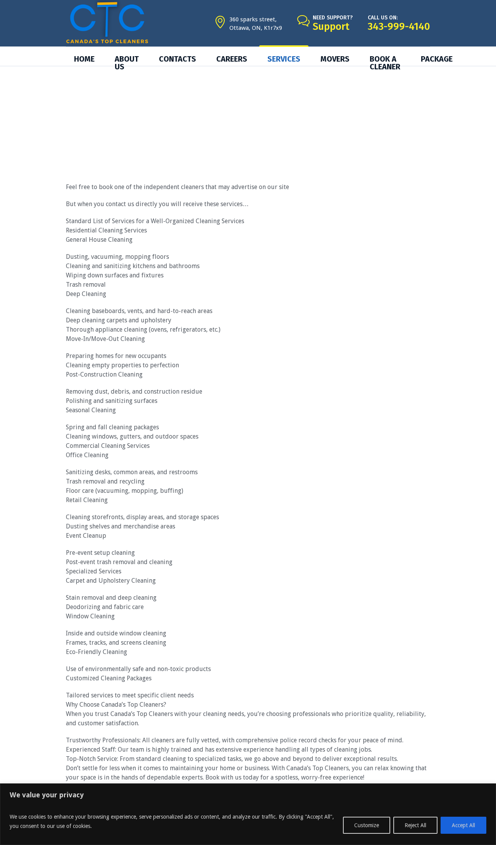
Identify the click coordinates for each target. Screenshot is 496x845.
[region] (248, 814)
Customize (366, 825)
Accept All (463, 825)
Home (235, 122)
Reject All (415, 825)
